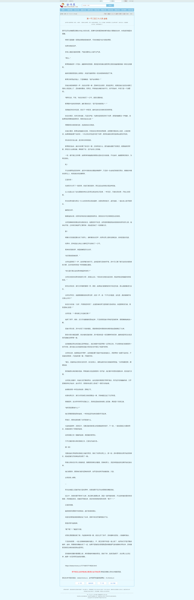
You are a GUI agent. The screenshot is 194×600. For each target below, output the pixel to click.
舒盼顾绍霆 (91, 589)
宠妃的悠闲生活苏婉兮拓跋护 (76, 589)
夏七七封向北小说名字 (99, 589)
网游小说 (103, 10)
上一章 (80, 583)
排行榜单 (123, 10)
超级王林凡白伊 (127, 589)
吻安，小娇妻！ (77, 22)
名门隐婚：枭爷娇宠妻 (106, 22)
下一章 (102, 583)
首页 (63, 10)
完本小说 (130, 10)
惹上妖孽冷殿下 (115, 22)
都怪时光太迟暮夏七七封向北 (117, 589)
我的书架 (70, 10)
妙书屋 (69, 5)
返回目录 (90, 583)
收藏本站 (71, 1)
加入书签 (113, 583)
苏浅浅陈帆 (97, 591)
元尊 (65, 14)
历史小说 (96, 10)
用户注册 (131, 1)
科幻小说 (110, 10)
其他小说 (117, 10)
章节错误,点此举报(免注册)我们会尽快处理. (86, 572)
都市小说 (90, 10)
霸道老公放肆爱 (85, 22)
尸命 (100, 22)
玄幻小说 (76, 10)
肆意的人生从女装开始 (104, 591)
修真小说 (83, 10)
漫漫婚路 (126, 22)
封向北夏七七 (85, 589)
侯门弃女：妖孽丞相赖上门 (97, 24)
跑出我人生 (121, 22)
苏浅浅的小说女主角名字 (89, 591)
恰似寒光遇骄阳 (95, 22)
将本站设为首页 (63, 1)
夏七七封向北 (107, 589)
